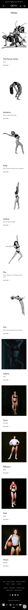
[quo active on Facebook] (10, 595)
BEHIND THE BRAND (20, 581)
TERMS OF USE (9, 590)
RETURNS (5, 588)
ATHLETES (13, 584)
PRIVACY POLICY (18, 590)
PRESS (8, 584)
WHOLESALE (12, 588)
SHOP (4, 581)
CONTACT (19, 584)
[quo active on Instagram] (18, 595)
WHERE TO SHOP (21, 588)
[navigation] (3, 6)
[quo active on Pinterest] (15, 595)
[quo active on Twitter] (13, 595)
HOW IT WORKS (10, 581)
